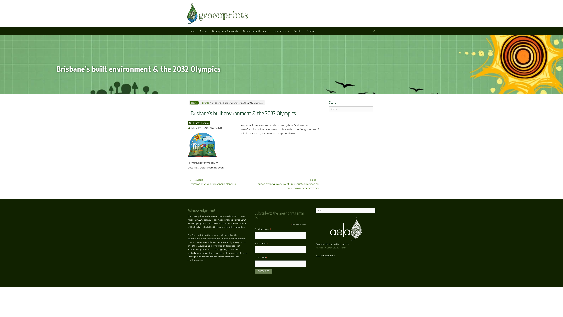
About (203, 31)
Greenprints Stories (254, 31)
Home (191, 31)
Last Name (261, 258)
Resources (280, 31)
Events (297, 31)
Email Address (263, 229)
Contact (311, 31)
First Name (261, 244)
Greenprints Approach (225, 31)
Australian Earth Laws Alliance (331, 247)
